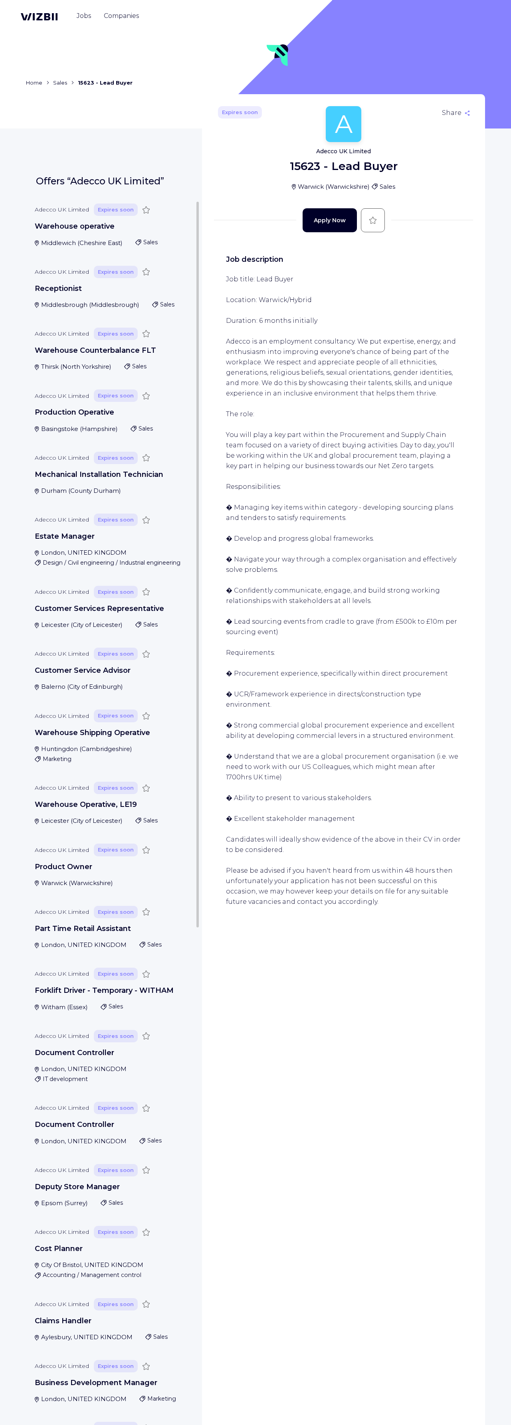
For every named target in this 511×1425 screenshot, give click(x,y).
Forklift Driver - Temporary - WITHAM (104, 990)
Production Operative (74, 412)
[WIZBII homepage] (39, 17)
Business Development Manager (96, 1382)
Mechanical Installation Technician (99, 474)
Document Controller (74, 1052)
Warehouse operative (75, 226)
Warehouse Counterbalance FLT (95, 350)
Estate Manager (65, 536)
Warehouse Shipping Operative (92, 732)
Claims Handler (63, 1320)
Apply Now (330, 220)
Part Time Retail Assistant (83, 928)
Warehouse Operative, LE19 (86, 804)
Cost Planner (59, 1248)
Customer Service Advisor (83, 670)
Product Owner (63, 866)
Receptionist (58, 288)
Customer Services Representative (99, 608)
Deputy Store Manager (77, 1186)
